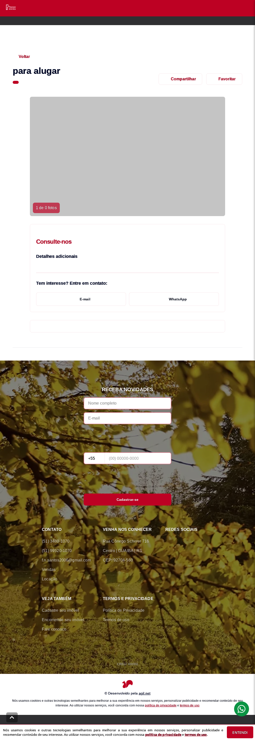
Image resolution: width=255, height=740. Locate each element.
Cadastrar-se (128, 500)
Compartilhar (183, 79)
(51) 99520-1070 (57, 551)
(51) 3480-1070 (55, 541)
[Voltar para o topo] (12, 717)
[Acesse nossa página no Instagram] (196, 541)
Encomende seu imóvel (63, 620)
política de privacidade (160, 705)
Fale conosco (54, 629)
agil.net (144, 693)
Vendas (49, 569)
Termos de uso (116, 620)
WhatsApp (178, 299)
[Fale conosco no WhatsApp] (182, 541)
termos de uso (189, 705)
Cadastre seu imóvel (60, 610)
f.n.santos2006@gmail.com (66, 560)
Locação (49, 579)
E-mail (85, 299)
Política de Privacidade (123, 610)
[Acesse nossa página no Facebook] (168, 541)
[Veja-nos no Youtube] (210, 541)
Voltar (24, 56)
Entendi (240, 732)
